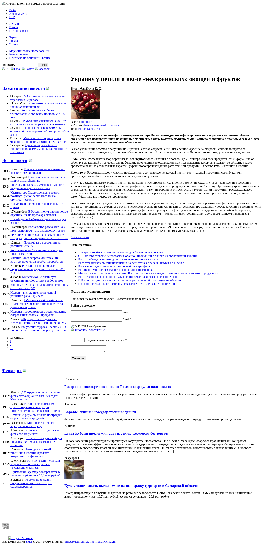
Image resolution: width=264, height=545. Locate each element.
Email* (127, 319)
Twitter (29, 69)
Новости (86, 121)
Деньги (14, 23)
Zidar (29, 541)
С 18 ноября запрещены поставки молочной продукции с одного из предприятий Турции (137, 255)
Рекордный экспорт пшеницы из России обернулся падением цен (119, 387)
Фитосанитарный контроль (101, 125)
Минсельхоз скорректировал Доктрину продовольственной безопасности (39, 140)
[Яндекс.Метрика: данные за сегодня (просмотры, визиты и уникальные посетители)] (20, 538)
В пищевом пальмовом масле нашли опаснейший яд (38, 105)
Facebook (44, 69)
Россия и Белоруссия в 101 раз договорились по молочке (115, 269)
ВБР (12, 17)
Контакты (109, 541)
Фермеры (12, 370)
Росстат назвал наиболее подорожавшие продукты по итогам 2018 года (37, 114)
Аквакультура (18, 13)
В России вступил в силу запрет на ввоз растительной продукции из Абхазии (129, 280)
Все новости (14, 160)
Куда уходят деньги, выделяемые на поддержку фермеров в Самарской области (131, 486)
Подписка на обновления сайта (30, 57)
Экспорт (14, 44)
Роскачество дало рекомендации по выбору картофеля (114, 266)
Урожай (14, 40)
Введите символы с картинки (104, 340)
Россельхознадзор (89, 128)
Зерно (13, 37)
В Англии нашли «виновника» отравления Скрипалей (37, 98)
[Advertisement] (95, 510)
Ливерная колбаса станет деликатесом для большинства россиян (120, 252)
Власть (13, 27)
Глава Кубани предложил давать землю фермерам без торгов (116, 433)
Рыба (12, 10)
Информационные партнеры (84, 541)
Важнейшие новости (23, 88)
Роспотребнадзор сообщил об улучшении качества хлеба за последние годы (128, 276)
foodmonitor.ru (80, 237)
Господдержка (18, 30)
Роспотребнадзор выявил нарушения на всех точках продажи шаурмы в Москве (131, 262)
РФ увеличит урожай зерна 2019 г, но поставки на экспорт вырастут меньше (38, 122)
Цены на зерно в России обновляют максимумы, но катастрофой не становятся (38, 149)
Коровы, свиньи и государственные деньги (100, 412)
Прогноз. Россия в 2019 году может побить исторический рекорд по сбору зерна (40, 131)
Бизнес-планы (18, 54)
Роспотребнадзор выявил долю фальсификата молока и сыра (118, 259)
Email (17, 69)
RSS (7, 69)
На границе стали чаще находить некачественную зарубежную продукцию (127, 283)
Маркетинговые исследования (29, 51)
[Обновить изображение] (88, 329)
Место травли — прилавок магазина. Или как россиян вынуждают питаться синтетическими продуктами (148, 273)
